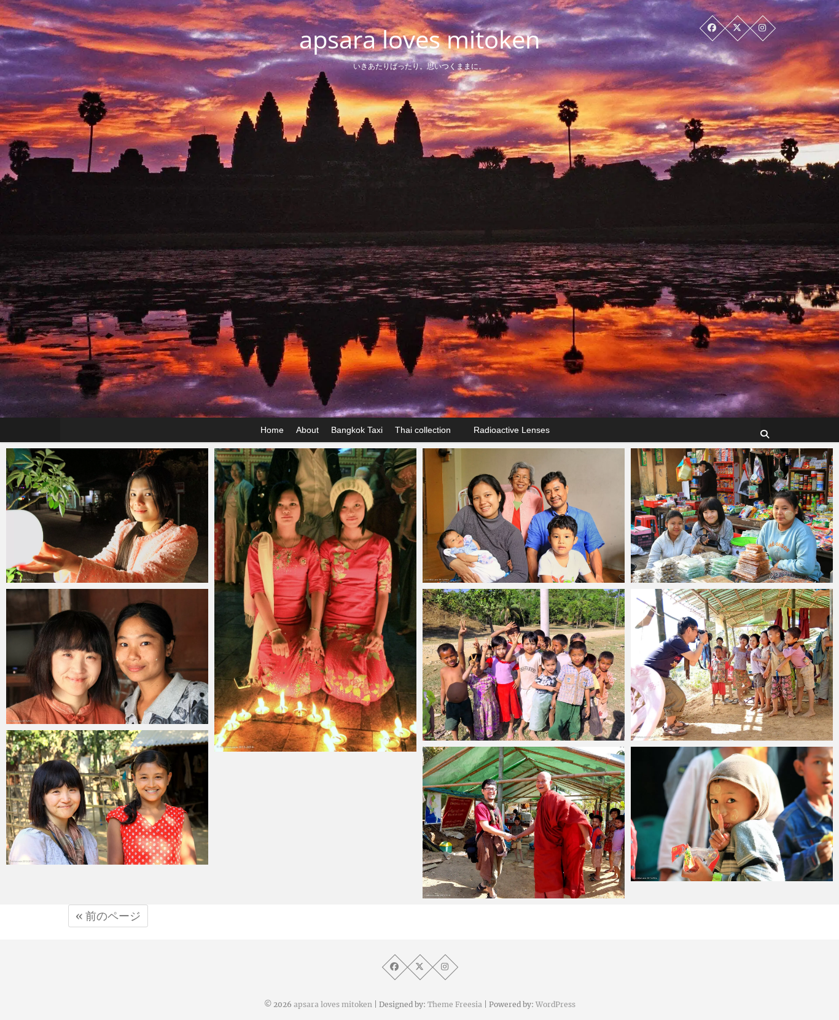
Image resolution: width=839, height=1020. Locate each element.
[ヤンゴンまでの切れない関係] (732, 515)
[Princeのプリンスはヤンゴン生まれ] (524, 515)
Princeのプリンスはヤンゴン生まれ (521, 576)
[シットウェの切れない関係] (107, 656)
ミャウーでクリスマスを (81, 858)
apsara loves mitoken (419, 39)
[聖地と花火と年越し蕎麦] (107, 515)
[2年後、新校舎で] (732, 665)
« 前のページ (108, 916)
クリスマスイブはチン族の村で (719, 875)
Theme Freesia (454, 1004)
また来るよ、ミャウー (493, 734)
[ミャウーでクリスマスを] (107, 797)
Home (272, 430)
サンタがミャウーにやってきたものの (521, 885)
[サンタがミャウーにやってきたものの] (524, 822)
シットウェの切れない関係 (86, 718)
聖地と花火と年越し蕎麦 (81, 576)
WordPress (556, 1004)
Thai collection (423, 430)
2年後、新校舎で (690, 734)
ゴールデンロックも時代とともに (308, 745)
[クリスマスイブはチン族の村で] (732, 814)
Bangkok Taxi (357, 430)
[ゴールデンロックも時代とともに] (315, 600)
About (307, 430)
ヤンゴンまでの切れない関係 (715, 576)
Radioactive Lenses (512, 430)
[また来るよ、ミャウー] (524, 665)
